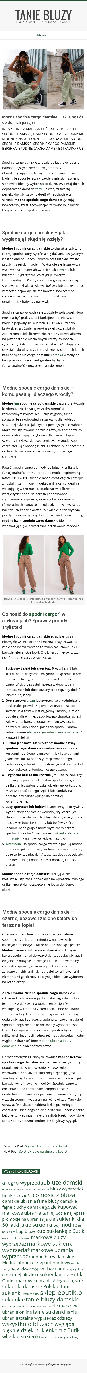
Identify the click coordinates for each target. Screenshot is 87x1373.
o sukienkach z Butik (59, 1274)
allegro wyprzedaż (24, 1182)
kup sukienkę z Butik (60, 1231)
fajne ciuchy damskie (23, 1207)
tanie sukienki (49, 1312)
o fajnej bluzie (75, 1269)
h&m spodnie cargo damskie (58, 134)
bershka (57, 355)
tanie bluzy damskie (52, 1299)
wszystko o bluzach (28, 1324)
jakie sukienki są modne (48, 1224)
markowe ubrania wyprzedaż (37, 1253)
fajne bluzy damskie (57, 1201)
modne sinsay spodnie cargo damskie (35, 138)
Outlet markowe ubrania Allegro (34, 1281)
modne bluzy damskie (51, 1256)
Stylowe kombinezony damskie (47, 1146)
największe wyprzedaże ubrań (38, 1268)
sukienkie (13, 1299)
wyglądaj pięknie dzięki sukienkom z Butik (41, 1327)
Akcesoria (13, 844)
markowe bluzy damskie (16, 1238)
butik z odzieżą (17, 1195)
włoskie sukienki (21, 1336)
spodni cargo (43, 614)
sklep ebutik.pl (62, 1292)
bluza (31, 700)
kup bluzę (26, 1231)
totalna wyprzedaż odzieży (45, 1318)
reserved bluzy (31, 1293)
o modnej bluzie (18, 1274)
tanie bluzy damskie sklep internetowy (24, 1306)
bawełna (63, 270)
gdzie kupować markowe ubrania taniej (39, 1210)
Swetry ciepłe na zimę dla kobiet (43, 1151)
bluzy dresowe (41, 1189)
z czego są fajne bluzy (66, 1337)
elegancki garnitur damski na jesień (54, 732)
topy (38, 189)
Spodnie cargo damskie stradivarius (51, 148)
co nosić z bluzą (54, 1195)
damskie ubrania (19, 1201)
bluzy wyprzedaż (67, 1188)
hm (16, 403)
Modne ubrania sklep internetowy (36, 1262)
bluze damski (64, 1182)
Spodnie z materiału (26, 129)
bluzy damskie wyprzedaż (17, 1189)
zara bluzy (47, 1337)
